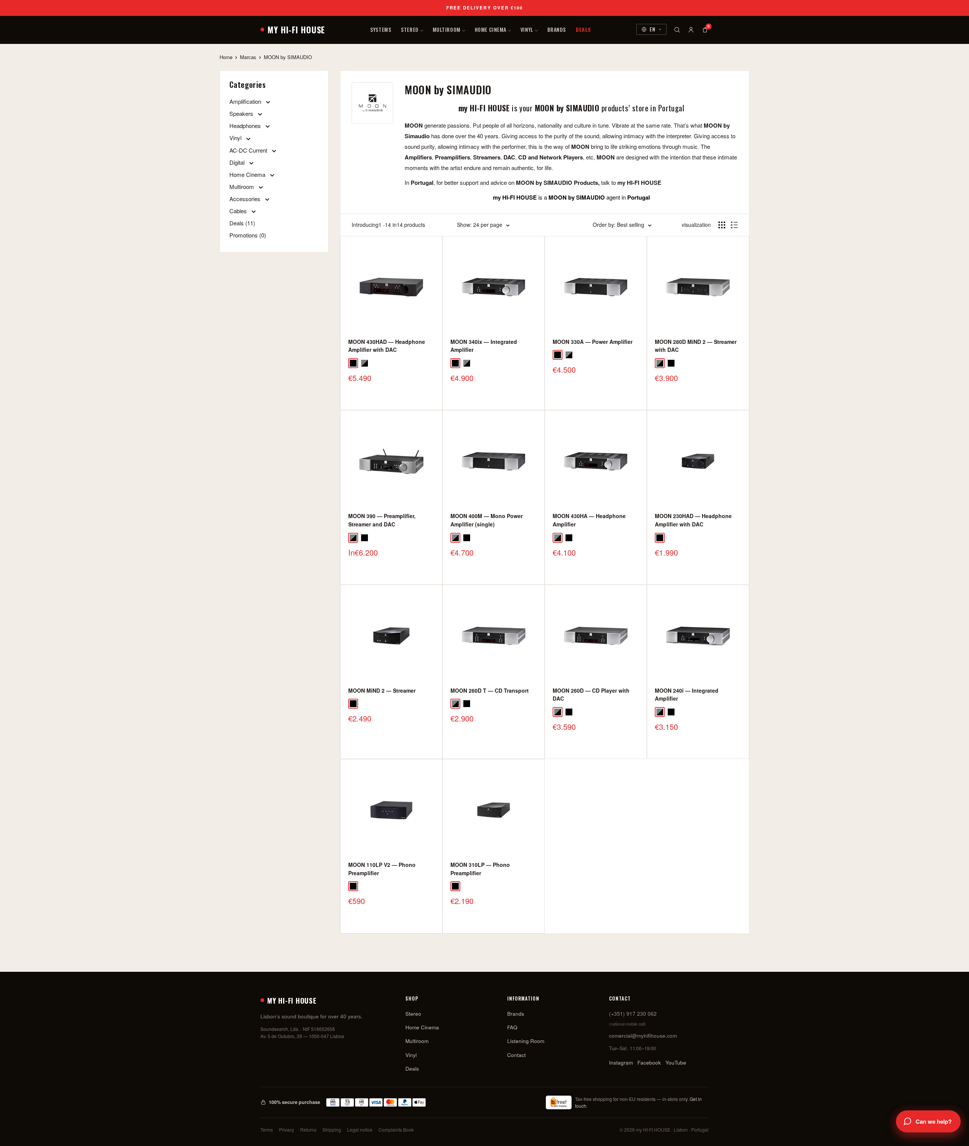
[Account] (691, 29)
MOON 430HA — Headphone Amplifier (589, 520)
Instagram (621, 1062)
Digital (237, 162)
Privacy (286, 1129)
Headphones (245, 126)
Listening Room (525, 1041)
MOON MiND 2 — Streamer (382, 690)
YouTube (675, 1062)
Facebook (649, 1062)
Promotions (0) (247, 235)
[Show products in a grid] (721, 225)
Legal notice (359, 1129)
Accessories (245, 199)
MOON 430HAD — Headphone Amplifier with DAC (386, 346)
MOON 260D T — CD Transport (489, 690)
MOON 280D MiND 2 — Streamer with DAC (696, 346)
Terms (266, 1129)
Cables (238, 211)
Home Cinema (490, 29)
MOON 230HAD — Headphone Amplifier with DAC (693, 520)
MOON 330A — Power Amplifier (592, 341)
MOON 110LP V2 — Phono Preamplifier (382, 869)
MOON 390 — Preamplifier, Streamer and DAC (382, 520)
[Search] (677, 29)
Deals (583, 29)
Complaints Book (396, 1129)
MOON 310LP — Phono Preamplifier (480, 869)
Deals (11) (242, 223)
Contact (516, 1055)
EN (653, 29)
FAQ (512, 1027)
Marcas (248, 57)
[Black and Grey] (364, 363)
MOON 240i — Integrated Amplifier (686, 695)
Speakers (242, 113)
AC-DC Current (249, 150)
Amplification (246, 101)
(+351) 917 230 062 (633, 1013)
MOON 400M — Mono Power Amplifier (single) (486, 520)
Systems (380, 29)
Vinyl (526, 29)
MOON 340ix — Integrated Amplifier (483, 346)
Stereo (409, 29)
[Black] (353, 363)
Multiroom (447, 29)
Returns (308, 1129)
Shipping (331, 1129)
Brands (556, 29)
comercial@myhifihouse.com (643, 1035)
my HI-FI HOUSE (296, 29)
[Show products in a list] (734, 225)
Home (226, 57)
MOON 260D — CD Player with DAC (591, 695)
